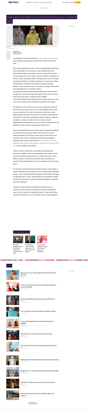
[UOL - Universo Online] (19, 2)
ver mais (32, 403)
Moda (44, 8)
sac (63, 2)
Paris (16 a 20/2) (53, 58)
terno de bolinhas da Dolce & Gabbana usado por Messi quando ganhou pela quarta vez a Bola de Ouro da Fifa (36, 143)
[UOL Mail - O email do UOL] (67, 2)
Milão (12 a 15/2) (41, 58)
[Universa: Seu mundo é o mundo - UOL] (13, 2)
